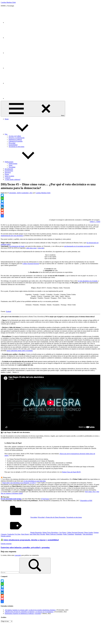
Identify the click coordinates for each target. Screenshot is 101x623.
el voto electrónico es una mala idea (34, 481)
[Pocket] (50, 212)
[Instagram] (19, 38)
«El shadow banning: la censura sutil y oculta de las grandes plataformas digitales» (30, 610)
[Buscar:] (10, 572)
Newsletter (12, 167)
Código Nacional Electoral (30, 263)
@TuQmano (45, 499)
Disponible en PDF (86, 500)
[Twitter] (19, 22)
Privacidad (12, 143)
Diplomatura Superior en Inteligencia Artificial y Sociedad (23, 613)
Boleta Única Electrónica (50, 532)
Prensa (7, 174)
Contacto (7, 178)
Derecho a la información (16, 138)
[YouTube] (19, 68)
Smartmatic (78, 534)
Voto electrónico (88, 534)
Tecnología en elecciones (16, 146)
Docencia (8, 172)
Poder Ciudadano (68, 534)
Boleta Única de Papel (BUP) (71, 472)
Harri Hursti (25, 534)
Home (7, 119)
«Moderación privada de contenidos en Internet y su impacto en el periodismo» (29, 612)
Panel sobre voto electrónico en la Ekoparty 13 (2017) (19, 483)
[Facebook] (50, 204)
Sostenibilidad (13, 145)
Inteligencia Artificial (15, 139)
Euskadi (8, 311)
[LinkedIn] (19, 83)
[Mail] (19, 98)
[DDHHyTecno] (19, 53)
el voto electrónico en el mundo (87, 281)
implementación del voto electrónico (12, 235)
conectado (18, 555)
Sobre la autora (9, 176)
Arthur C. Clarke (95, 221)
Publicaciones (9, 162)
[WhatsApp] (50, 198)
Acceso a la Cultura (15, 136)
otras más (41, 248)
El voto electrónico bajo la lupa (11, 499)
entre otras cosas (31, 248)
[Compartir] (50, 215)
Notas (10, 165)
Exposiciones (9, 170)
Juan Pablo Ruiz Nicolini (37, 534)
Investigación (9, 169)
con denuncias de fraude (17, 246)
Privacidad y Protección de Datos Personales (51, 517)
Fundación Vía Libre (13, 534)
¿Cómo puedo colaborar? (12, 179)
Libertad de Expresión (15, 141)
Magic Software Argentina (54, 534)
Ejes (6, 134)
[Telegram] (50, 201)
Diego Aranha (88, 532)
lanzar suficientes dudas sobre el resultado (20, 350)
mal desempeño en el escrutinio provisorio (77, 246)
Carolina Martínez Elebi (8, 2)
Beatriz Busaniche (36, 532)
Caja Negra (62, 532)
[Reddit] (50, 210)
